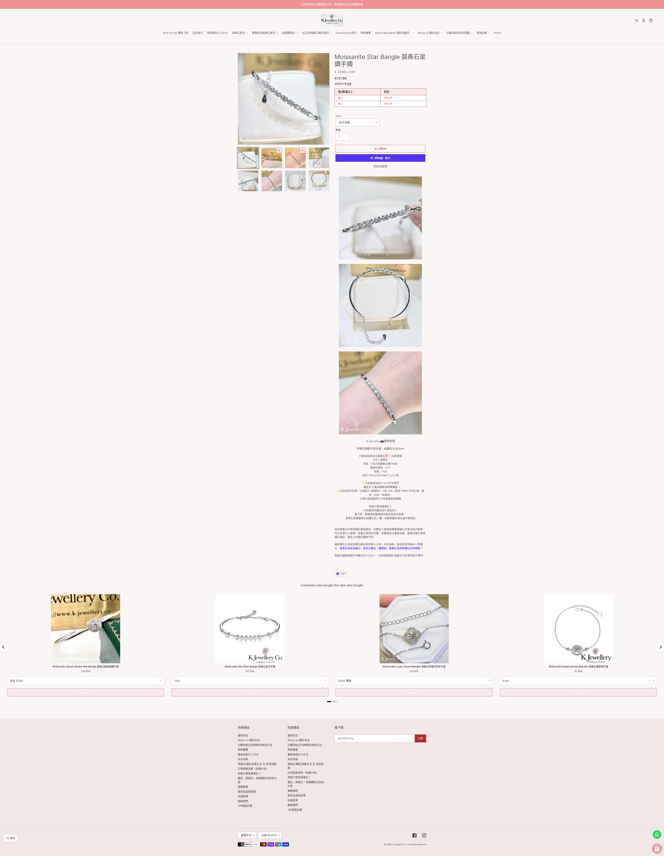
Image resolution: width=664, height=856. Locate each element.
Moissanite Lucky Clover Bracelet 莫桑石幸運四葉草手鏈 (414, 666)
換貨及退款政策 (247, 791)
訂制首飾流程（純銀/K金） (253, 768)
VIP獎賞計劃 (245, 805)
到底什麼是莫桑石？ (249, 773)
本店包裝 (243, 759)
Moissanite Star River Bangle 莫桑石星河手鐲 (250, 666)
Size (338, 116)
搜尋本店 (243, 735)
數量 (338, 130)
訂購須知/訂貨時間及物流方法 (255, 745)
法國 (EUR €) (269, 835)
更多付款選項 (380, 166)
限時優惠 (243, 749)
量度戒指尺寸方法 (248, 754)
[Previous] (3, 647)
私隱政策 (243, 796)
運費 (349, 83)
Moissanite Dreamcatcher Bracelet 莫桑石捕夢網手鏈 (578, 666)
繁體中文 (246, 835)
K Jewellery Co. (400, 844)
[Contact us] (657, 834)
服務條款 (243, 786)
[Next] (660, 647)
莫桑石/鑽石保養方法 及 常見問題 (257, 764)
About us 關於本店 (249, 740)
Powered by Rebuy (332, 706)
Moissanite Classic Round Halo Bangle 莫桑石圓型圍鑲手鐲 (86, 666)
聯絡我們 (243, 801)
